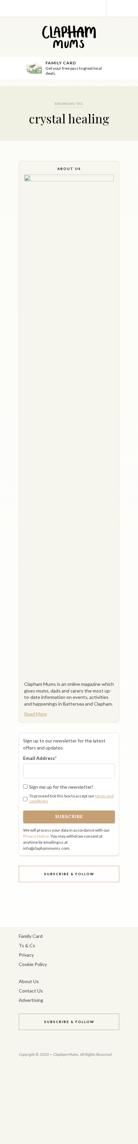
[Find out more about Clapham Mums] (69, 426)
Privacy (26, 955)
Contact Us (31, 991)
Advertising (31, 1000)
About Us (29, 981)
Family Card (31, 936)
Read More (35, 714)
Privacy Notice (36, 836)
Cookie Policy (33, 964)
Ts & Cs (27, 945)
